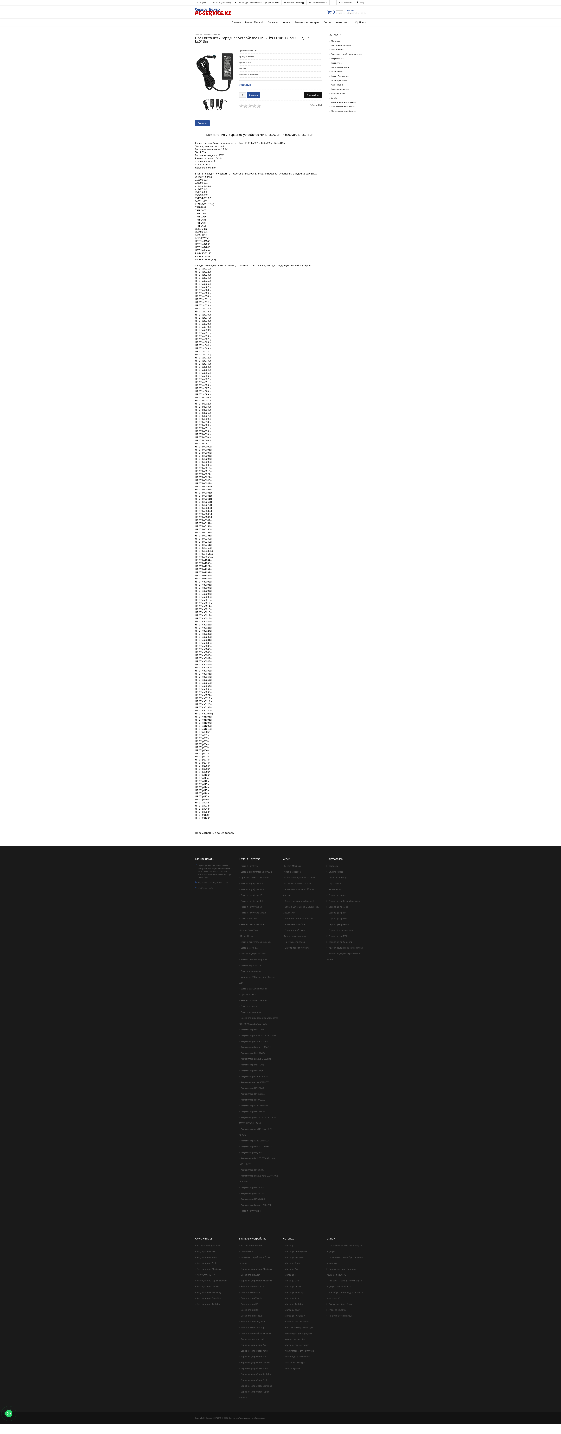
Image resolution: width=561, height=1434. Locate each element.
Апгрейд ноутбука (337, 1309)
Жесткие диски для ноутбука (298, 1327)
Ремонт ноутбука (249, 866)
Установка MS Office (294, 924)
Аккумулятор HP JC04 (251, 1152)
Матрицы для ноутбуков (296, 1345)
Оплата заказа (335, 871)
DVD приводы (337, 71)
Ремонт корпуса (248, 1006)
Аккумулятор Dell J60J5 (251, 1070)
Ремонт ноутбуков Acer (252, 883)
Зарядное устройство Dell (253, 1380)
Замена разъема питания (253, 988)
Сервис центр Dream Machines (344, 901)
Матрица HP (290, 1274)
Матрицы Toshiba (293, 1304)
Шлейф (334, 98)
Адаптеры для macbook (252, 1339)
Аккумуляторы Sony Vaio (208, 1298)
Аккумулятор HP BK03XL (252, 1099)
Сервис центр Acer (338, 895)
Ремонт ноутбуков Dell (251, 901)
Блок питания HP (249, 1304)
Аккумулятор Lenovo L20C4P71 (255, 1205)
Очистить (362, 13)
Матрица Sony (291, 1298)
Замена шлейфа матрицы (253, 959)
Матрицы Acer (291, 1269)
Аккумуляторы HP (205, 1274)
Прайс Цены (246, 936)
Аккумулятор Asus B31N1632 (254, 1105)
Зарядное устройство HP (253, 1356)
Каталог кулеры (292, 1368)
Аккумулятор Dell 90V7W (252, 1053)
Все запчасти (334, 889)
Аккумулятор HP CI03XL (252, 1169)
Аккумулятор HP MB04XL (252, 1199)
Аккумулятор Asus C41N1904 (254, 1140)
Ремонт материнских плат (253, 1000)
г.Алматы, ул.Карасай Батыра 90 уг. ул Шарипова (258, 2)
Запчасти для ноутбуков (296, 1321)
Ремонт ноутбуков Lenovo (253, 912)
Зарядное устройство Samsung (256, 1385)
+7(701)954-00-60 (223, 2)
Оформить (351, 13)
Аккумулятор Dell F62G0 (252, 1111)
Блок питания (337, 49)
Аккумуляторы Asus (206, 1257)
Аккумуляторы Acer (206, 1251)
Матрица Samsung (294, 1292)
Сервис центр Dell (337, 918)
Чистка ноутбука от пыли (253, 953)
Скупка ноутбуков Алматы (341, 1304)
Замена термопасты (250, 965)
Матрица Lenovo (292, 1286)
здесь (262, 1418)
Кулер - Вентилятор (340, 76)
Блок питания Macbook (252, 1286)
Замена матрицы (249, 947)
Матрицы (335, 41)
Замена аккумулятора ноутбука (256, 871)
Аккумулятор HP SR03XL (252, 1193)
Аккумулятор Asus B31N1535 (254, 1082)
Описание (202, 123)
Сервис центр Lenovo (339, 924)
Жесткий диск (337, 84)
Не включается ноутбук (340, 1315)
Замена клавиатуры (250, 971)
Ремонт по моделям (340, 89)
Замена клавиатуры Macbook (299, 901)
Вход (362, 2)
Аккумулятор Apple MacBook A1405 (258, 1035)
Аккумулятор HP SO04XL (252, 1088)
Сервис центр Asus (338, 906)
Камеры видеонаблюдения (343, 102)
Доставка (333, 866)
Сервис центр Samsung (340, 942)
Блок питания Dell (249, 1309)
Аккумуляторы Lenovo (207, 1286)
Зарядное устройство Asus (254, 1350)
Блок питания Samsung (252, 1327)
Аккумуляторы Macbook (208, 1269)
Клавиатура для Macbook (297, 1356)
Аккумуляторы (337, 58)
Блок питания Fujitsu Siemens (255, 1333)
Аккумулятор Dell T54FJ (252, 1064)
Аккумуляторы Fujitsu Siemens (211, 1280)
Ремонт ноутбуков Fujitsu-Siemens (345, 947)
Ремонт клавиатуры (250, 1012)
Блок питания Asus (250, 1292)
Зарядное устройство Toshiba (255, 1374)
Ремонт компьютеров (295, 936)
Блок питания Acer (250, 1274)
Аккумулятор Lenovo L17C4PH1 (255, 1047)
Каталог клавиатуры (294, 1362)
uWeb (240, 1418)
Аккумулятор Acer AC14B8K (254, 1076)
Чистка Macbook (292, 871)
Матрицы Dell (291, 1280)
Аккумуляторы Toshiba (208, 1304)
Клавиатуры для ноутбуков (298, 1333)
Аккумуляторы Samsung (208, 1292)
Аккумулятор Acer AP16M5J (254, 1041)
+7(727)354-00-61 (207, 2)
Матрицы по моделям (341, 45)
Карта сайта (334, 883)
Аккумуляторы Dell (206, 1263)
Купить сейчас (313, 95)
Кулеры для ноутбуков (295, 1339)
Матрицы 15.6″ (292, 1309)
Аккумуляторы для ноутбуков (299, 1350)
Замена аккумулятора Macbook (299, 877)
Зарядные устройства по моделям (346, 54)
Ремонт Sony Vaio (249, 930)
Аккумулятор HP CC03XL (252, 1093)
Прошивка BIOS (248, 994)
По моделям (246, 1251)
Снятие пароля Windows (296, 947)
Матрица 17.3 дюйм (294, 1315)
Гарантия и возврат (338, 877)
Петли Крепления (339, 80)
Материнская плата (340, 67)
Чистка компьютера (294, 942)
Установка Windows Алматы (298, 918)
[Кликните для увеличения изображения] (214, 71)
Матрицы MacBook (294, 1257)
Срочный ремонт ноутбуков (254, 877)
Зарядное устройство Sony (254, 1368)
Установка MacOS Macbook (297, 883)
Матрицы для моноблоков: (343, 111)
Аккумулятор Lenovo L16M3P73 (256, 1146)
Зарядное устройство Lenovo (255, 1362)
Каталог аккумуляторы (208, 1245)
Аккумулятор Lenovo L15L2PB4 (255, 1058)
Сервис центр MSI (337, 936)
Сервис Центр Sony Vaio (340, 930)
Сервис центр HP (337, 912)
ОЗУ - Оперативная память (343, 106)
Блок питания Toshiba (251, 1298)
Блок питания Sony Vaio (252, 1321)
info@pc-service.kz (319, 2)
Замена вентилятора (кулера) (255, 942)
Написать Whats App (295, 2)
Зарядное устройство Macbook (256, 1269)
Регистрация (347, 2)
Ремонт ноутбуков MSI (251, 906)
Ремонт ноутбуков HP (251, 895)
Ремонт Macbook (249, 918)
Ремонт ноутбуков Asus (252, 889)
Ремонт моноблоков (294, 930)
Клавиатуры (336, 63)
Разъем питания (338, 93)
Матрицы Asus (292, 1263)
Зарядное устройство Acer (253, 1345)
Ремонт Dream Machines (252, 924)
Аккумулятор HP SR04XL (252, 1187)
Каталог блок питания (251, 1245)
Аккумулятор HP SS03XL (252, 1029)
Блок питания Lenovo (251, 1315)
